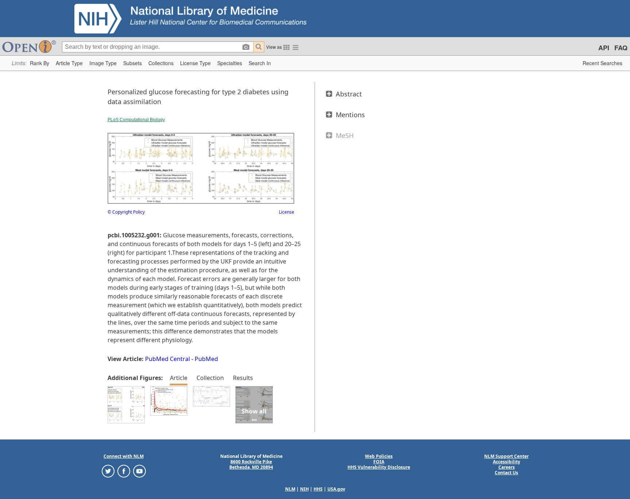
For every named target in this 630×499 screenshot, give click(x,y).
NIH (304, 489)
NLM (290, 489)
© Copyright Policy (126, 212)
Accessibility (506, 462)
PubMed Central (167, 359)
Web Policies (379, 456)
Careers (506, 467)
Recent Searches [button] (602, 63)
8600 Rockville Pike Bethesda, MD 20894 (251, 464)
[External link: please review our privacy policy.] (108, 471)
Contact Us (506, 473)
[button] (39, 63)
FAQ (620, 47)
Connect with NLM (124, 456)
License (286, 212)
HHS (318, 489)
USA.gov (336, 489)
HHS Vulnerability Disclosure (378, 467)
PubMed (206, 359)
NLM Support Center (506, 456)
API (603, 47)
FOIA (378, 462)
